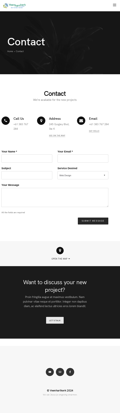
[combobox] (83, 175)
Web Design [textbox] (65, 175)
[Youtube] (50, 372)
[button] (60, 253)
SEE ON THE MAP (57, 135)
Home (10, 51)
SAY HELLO (94, 131)
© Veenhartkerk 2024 (60, 390)
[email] (60, 372)
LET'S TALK (54, 320)
